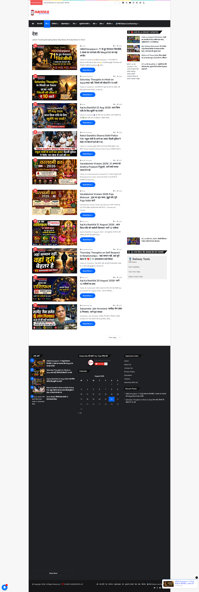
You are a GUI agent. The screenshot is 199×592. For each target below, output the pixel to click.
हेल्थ (101, 24)
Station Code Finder (136, 276)
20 (99, 399)
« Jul (80, 413)
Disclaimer (128, 375)
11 (87, 394)
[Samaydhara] (40, 13)
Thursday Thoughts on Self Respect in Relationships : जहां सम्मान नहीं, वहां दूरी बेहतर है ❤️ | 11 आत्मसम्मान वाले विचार (100, 255)
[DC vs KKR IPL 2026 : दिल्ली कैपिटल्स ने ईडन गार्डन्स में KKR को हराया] (133, 241)
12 (93, 394)
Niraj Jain (85, 221)
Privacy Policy (129, 372)
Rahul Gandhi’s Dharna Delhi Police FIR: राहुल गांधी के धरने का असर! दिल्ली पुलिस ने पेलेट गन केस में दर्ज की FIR (100, 138)
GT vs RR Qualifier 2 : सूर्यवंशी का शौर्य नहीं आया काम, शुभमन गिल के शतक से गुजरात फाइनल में (154, 66)
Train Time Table (134, 272)
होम (33, 24)
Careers (127, 379)
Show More (53, 573)
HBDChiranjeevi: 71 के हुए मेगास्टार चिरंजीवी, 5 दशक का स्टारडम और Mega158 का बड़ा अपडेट (101, 52)
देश (46, 24)
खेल (94, 24)
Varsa (83, 104)
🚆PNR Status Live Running (126, 24)
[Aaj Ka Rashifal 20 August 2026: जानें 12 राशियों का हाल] (54, 288)
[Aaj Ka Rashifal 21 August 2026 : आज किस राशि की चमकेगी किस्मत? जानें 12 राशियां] (54, 232)
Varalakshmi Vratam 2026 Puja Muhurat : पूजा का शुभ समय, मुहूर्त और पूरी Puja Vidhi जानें (98, 197)
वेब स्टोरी (39, 24)
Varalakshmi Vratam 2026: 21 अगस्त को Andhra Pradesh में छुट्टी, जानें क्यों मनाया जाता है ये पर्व (100, 166)
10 (81, 394)
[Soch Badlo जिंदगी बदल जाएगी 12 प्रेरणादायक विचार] (38, 482)
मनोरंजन (54, 24)
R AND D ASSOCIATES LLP (73, 584)
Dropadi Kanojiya (87, 76)
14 (105, 394)
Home (126, 361)
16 (118, 394)
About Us (127, 364)
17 (81, 399)
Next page (112, 337)
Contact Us (128, 368)
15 (111, 394)
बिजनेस (109, 24)
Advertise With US (131, 382)
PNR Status (133, 262)
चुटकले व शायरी (83, 24)
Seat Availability (134, 267)
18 (87, 399)
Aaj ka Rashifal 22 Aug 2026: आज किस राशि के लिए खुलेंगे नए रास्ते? (65, 3)
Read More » (87, 70)
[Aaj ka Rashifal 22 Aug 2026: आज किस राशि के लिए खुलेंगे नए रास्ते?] (54, 115)
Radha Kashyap (87, 132)
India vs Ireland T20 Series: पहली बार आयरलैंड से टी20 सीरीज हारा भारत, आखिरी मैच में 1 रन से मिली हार (154, 39)
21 (105, 399)
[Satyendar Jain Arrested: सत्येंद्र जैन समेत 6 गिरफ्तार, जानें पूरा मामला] (54, 316)
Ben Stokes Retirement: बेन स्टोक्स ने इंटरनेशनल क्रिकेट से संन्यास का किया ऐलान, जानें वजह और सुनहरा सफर (154, 48)
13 (99, 394)
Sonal (83, 46)
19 (93, 399)
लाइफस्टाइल (64, 24)
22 (112, 399)
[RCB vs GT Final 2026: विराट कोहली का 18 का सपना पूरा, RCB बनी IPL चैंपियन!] (133, 57)
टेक (74, 24)
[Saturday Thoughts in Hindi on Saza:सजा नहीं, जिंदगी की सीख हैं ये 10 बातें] (54, 87)
